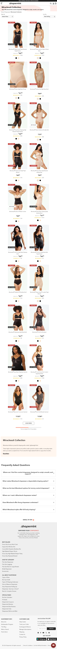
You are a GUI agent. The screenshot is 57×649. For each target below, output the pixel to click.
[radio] (16, 58)
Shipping (21, 632)
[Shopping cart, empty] (55, 3)
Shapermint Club (6, 609)
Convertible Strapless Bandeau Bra (11, 549)
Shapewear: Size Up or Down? (10, 589)
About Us (3, 622)
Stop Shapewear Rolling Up (9, 586)
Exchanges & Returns (25, 627)
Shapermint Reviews (7, 604)
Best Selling (47, 16)
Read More (6, 453)
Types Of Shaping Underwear (10, 582)
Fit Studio (4, 599)
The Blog (3, 627)
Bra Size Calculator (7, 597)
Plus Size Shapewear (7, 562)
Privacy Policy (22, 637)
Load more (28, 423)
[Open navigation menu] (2, 3)
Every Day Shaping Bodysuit (9, 556)
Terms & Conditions (28, 645)
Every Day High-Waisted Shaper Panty (12, 553)
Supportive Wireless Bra (8, 546)
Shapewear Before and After (9, 611)
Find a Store (4, 632)
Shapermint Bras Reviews (9, 606)
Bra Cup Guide (6, 579)
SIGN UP (51, 628)
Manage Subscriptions (25, 629)
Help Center (22, 622)
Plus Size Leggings (7, 564)
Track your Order (24, 624)
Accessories (5, 571)
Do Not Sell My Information (40, 645)
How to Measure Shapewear (9, 584)
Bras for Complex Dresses (9, 591)
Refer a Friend (5, 629)
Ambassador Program (7, 624)
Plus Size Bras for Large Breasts (10, 566)
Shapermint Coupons (8, 602)
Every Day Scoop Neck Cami (10, 544)
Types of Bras (6, 577)
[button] (50, 3)
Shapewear (7, 12)
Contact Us (22, 634)
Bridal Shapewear (7, 569)
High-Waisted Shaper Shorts (9, 551)
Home (2, 12)
